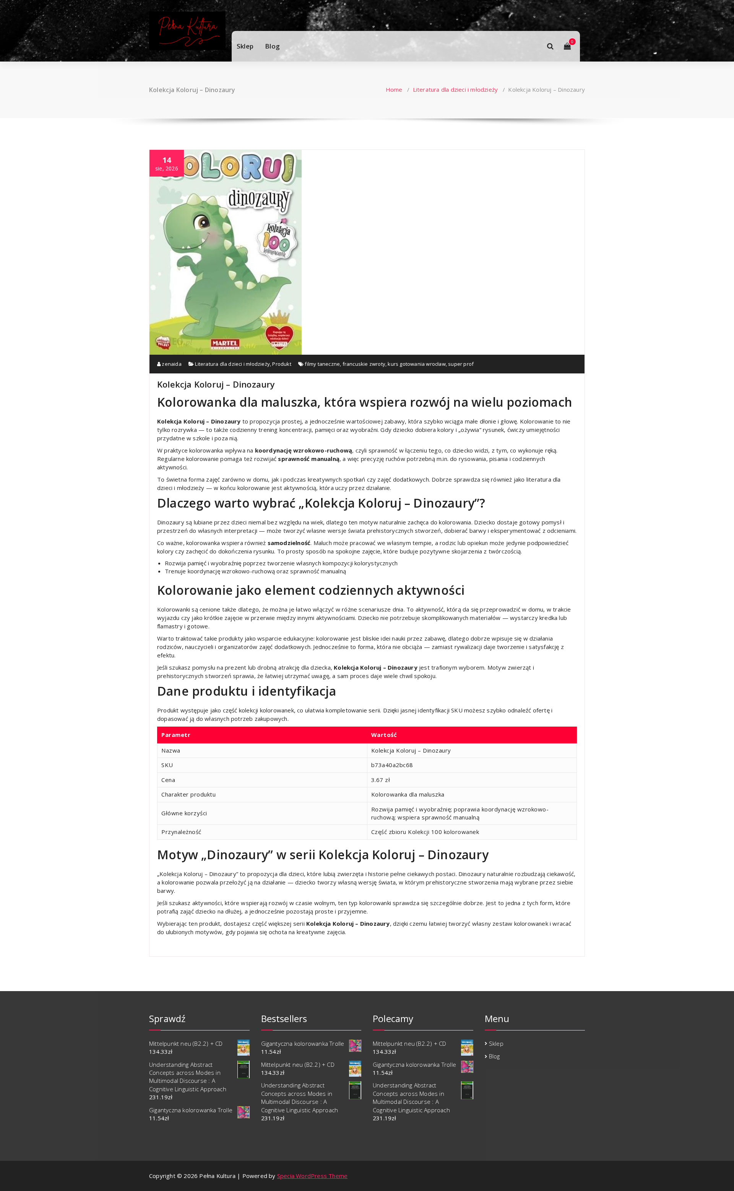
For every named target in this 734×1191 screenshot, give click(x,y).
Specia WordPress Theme (312, 1176)
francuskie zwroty (364, 363)
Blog (272, 46)
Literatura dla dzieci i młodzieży (455, 89)
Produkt (281, 363)
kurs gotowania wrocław (416, 363)
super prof (461, 363)
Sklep (245, 46)
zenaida (171, 363)
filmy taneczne (322, 363)
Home (394, 89)
